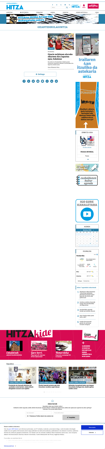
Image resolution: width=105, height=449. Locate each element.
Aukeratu (91, 432)
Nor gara (86, 356)
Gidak (97, 12)
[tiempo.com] (97, 254)
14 (90, 238)
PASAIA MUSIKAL (87, 152)
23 (96, 241)
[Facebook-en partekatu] (24, 81)
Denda (84, 352)
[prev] (81, 230)
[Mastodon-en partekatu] (33, 81)
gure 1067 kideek (13, 429)
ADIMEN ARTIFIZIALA (81, 12)
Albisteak (9, 12)
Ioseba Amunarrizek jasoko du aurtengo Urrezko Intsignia (85, 323)
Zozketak (65, 12)
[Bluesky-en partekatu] (37, 81)
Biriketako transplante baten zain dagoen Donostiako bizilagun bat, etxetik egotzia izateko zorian (81, 387)
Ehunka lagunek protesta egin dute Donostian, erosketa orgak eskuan (49, 386)
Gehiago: (80, 281)
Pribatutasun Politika (34, 416)
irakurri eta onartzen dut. (41, 416)
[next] (93, 230)
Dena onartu (92, 427)
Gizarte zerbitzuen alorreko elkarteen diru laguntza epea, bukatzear (60, 56)
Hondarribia (51, 51)
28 (90, 243)
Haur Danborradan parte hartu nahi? (87, 316)
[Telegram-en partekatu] (42, 81)
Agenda (52, 12)
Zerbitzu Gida (87, 132)
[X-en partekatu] (28, 81)
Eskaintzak (86, 350)
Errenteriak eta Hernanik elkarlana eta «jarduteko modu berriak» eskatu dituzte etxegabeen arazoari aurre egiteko (21, 387)
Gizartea (51, 48)
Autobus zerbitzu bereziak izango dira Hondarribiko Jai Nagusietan (87, 303)
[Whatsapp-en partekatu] (47, 81)
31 (91, 234)
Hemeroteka (87, 354)
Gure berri (86, 346)
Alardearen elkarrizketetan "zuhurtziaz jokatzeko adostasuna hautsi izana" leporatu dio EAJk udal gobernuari (87, 294)
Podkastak (39, 12)
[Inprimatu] (56, 81)
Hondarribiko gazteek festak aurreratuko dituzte (87, 310)
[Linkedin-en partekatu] (51, 81)
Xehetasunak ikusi (9, 446)
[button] (89, 281)
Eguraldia (87, 251)
